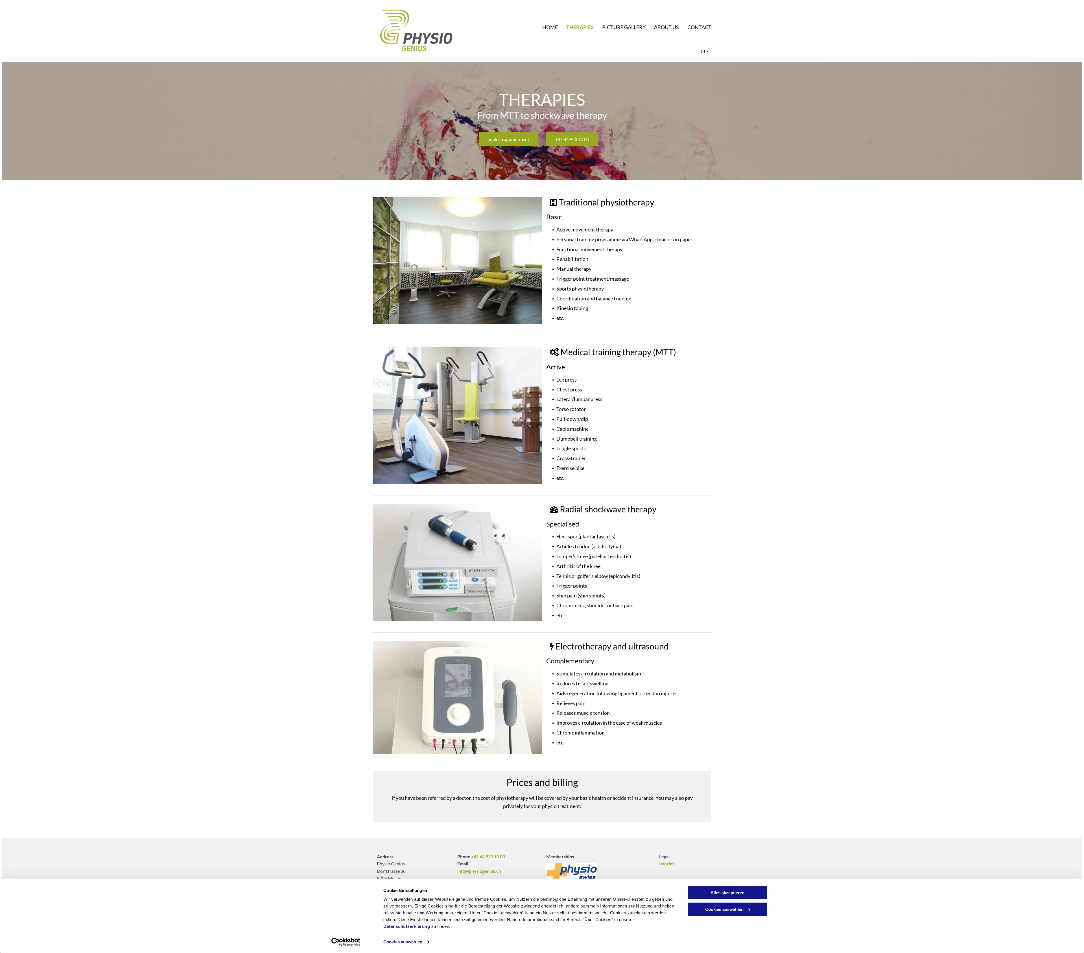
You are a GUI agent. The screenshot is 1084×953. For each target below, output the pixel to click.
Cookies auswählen (402, 941)
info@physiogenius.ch (479, 871)
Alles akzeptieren (727, 892)
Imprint (666, 863)
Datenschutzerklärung (406, 926)
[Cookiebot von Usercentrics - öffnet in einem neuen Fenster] (346, 942)
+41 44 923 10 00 (488, 856)
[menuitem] (546, 27)
